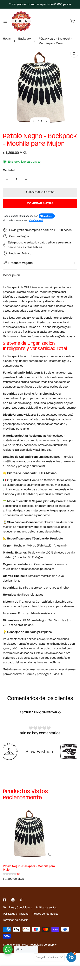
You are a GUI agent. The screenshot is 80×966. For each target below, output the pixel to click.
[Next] (46, 121)
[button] (73, 21)
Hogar (7, 38)
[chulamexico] (21, 21)
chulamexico (21, 944)
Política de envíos (46, 907)
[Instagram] (13, 900)
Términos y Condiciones (17, 907)
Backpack (24, 38)
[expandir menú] (5, 21)
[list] (40, 88)
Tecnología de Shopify (43, 944)
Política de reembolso (45, 913)
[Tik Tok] (21, 900)
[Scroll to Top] (73, 945)
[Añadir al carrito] (50, 854)
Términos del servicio (15, 919)
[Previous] (34, 121)
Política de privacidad (16, 913)
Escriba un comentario (40, 712)
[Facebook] (4, 900)
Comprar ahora (40, 203)
